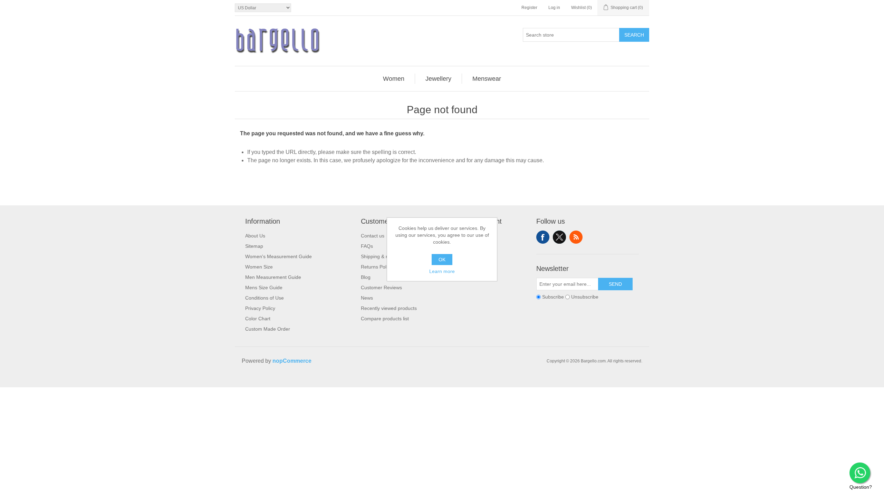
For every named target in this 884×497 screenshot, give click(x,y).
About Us (255, 235)
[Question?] (859, 472)
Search (634, 35)
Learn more (442, 271)
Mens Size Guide (263, 287)
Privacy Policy (260, 308)
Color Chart (257, 318)
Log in (554, 7)
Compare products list (385, 318)
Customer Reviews (381, 287)
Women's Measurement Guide (278, 256)
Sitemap (254, 246)
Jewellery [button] (438, 78)
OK (442, 259)
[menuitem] (394, 79)
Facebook (542, 237)
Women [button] (393, 78)
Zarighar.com (467, 381)
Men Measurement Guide (273, 277)
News (367, 298)
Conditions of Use (264, 298)
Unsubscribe (584, 297)
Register (529, 7)
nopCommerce (291, 361)
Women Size (259, 267)
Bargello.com (431, 381)
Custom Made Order (267, 329)
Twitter (559, 237)
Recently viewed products (389, 308)
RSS (576, 237)
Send (615, 284)
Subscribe (553, 297)
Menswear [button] (486, 78)
